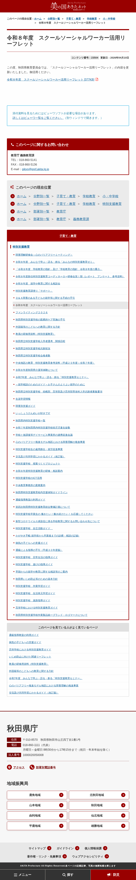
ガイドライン (65, 848)
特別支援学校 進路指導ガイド (33, 600)
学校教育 (92, 18)
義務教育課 (81, 219)
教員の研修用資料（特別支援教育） (35, 333)
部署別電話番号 (46, 767)
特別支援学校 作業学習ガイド (33, 586)
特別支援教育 (112, 204)
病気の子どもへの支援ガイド (32, 542)
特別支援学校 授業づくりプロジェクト (38, 463)
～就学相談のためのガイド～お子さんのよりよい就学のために (50, 384)
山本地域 (35, 805)
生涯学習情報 (23, 398)
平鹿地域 (35, 825)
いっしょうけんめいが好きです (33, 413)
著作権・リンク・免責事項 (44, 856)
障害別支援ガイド (25, 406)
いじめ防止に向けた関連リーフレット (30, 656)
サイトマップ (37, 848)
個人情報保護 (93, 848)
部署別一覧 (41, 211)
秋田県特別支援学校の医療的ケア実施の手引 (40, 319)
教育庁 (61, 211)
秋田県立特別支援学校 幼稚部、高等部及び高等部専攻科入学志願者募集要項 (59, 391)
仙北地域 (97, 815)
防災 (116, 874)
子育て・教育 (73, 18)
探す (70, 874)
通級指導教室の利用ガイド (30, 499)
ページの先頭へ (128, 863)
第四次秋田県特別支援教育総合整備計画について (43, 506)
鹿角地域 (35, 794)
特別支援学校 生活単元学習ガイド (35, 593)
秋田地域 (97, 805)
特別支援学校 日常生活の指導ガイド (37, 557)
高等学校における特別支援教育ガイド (37, 607)
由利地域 (35, 815)
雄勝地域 (97, 825)
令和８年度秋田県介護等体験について (37, 369)
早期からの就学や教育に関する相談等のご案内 (42, 571)
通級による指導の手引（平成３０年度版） (39, 550)
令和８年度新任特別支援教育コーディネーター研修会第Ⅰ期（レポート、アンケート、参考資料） (70, 276)
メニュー (25, 874)
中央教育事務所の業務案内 (30, 485)
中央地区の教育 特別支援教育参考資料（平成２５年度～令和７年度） (55, 362)
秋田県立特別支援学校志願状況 (33, 348)
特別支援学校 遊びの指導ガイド (34, 564)
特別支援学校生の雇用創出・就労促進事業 (39, 449)
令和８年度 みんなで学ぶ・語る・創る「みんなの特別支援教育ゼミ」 (55, 261)
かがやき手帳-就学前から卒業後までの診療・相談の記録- (47, 535)
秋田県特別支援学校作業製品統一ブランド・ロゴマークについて (51, 615)
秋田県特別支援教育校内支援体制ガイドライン (42, 492)
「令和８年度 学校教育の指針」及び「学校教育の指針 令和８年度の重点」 (59, 269)
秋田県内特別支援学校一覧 (30, 420)
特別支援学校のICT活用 (29, 478)
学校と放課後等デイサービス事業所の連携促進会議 (44, 434)
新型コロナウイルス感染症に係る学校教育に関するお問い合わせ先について (58, 521)
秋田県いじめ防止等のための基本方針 (37, 579)
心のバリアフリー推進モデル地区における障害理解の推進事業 (50, 442)
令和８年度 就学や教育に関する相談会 (38, 283)
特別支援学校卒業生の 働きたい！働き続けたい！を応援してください (54, 514)
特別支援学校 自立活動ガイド (34, 528)
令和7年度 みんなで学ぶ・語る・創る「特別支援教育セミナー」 (52, 377)
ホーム (38, 18)
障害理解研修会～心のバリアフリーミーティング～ (44, 254)
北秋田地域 (97, 794)
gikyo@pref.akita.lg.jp (35, 169)
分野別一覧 (54, 18)
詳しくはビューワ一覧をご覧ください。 (38, 117)
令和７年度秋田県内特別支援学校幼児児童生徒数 (43, 427)
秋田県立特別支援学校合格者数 (33, 355)
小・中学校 (109, 18)
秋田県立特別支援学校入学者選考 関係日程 (40, 341)
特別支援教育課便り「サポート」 (34, 290)
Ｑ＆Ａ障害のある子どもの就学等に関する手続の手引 (45, 297)
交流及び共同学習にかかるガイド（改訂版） (40, 456)
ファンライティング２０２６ (32, 312)
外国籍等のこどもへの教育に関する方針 (38, 326)
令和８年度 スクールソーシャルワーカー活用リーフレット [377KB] (50, 79)
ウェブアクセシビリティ (87, 856)
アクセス (19, 767)
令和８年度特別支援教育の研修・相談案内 (39, 470)
